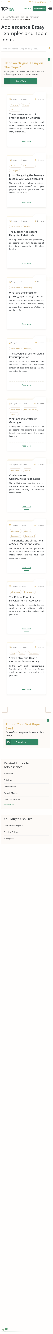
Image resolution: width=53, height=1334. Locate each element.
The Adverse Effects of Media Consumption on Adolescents (26, 355)
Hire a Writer (21, 81)
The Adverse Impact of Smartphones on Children (24, 116)
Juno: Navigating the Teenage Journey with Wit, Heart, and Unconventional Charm (26, 177)
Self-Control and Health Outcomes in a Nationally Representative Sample (24, 659)
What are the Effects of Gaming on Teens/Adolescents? (23, 420)
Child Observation (12, 799)
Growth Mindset (11, 793)
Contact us (9, 2)
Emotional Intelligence (13, 825)
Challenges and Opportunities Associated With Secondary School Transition (24, 477)
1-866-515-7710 (2, 2)
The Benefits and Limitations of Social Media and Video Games (26, 542)
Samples (24, 17)
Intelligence (9, 838)
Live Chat (6, 2)
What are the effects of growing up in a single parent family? (26, 294)
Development (10, 786)
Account (28, 8)
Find (49, 48)
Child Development (9, 19)
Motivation (8, 773)
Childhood (8, 780)
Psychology (34, 17)
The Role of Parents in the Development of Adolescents (26, 598)
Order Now (39, 8)
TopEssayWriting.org (10, 17)
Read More (26, 141)
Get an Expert (22, 742)
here (46, 2)
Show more (9, 804)
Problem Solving (11, 832)
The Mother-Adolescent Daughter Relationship (23, 233)
